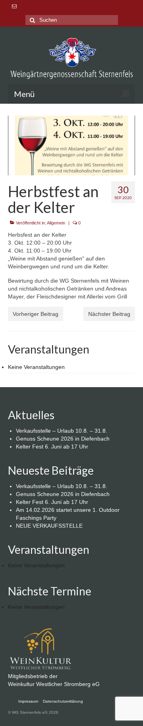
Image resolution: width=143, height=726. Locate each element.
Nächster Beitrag (109, 314)
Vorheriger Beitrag (35, 314)
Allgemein (56, 222)
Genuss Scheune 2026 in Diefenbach (63, 438)
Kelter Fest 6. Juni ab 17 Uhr (52, 446)
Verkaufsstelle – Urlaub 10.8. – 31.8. (61, 431)
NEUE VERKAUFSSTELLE (49, 526)
